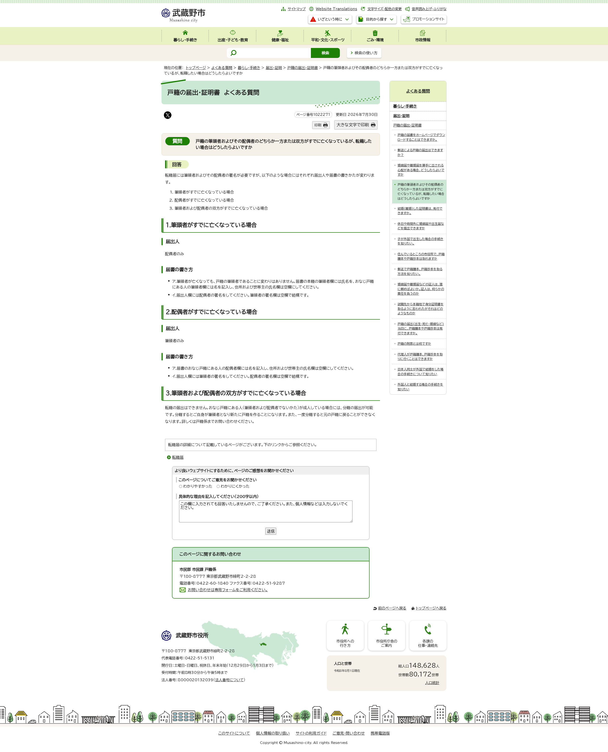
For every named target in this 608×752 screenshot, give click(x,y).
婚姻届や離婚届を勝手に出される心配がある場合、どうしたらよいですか (421, 170)
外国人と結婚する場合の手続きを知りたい (420, 387)
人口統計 (432, 683)
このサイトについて (234, 733)
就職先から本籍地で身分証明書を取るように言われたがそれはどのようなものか (421, 309)
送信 (271, 531)
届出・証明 (274, 68)
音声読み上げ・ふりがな (429, 9)
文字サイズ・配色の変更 (384, 9)
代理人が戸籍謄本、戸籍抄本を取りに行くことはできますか (420, 356)
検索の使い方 (366, 53)
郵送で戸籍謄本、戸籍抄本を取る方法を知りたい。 (420, 271)
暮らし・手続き (249, 68)
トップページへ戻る (431, 608)
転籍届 (178, 457)
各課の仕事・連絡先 (428, 643)
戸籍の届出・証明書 (302, 68)
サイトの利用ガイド (311, 733)
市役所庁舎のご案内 (386, 643)
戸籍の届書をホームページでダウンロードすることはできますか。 (421, 137)
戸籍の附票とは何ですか (414, 343)
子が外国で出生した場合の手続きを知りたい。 (420, 241)
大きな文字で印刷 (353, 125)
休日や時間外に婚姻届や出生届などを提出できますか (421, 226)
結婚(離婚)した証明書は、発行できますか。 (420, 211)
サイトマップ (297, 9)
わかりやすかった (197, 486)
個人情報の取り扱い (273, 733)
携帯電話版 (380, 733)
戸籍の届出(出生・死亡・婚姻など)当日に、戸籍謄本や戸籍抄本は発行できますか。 (421, 328)
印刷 (317, 125)
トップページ (196, 68)
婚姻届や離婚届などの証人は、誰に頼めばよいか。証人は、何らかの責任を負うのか (421, 289)
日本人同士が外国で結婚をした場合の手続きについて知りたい (420, 371)
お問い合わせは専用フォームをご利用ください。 (228, 590)
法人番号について (229, 680)
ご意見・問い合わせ (348, 733)
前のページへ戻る (392, 608)
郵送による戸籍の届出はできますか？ (420, 152)
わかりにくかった (235, 486)
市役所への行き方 (345, 643)
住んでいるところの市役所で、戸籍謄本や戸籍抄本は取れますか (421, 256)
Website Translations (336, 9)
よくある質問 (221, 68)
